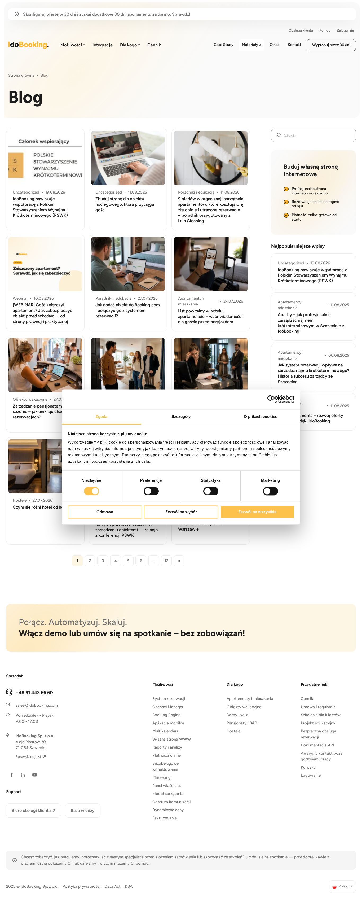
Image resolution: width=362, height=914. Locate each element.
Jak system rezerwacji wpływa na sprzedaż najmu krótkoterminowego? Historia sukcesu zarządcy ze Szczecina (313, 373)
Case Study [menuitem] (223, 44)
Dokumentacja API (317, 745)
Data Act (113, 886)
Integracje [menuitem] (102, 44)
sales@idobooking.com (37, 705)
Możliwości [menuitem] (71, 44)
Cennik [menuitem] (154, 44)
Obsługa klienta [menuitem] (301, 30)
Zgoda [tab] (102, 416)
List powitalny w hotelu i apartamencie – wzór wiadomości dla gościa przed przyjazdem (210, 316)
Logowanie (311, 775)
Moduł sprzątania (167, 793)
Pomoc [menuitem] (324, 30)
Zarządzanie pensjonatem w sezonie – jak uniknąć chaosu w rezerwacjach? (42, 412)
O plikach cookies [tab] (260, 416)
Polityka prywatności (81, 886)
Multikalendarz (165, 731)
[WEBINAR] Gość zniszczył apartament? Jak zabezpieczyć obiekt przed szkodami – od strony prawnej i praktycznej (42, 313)
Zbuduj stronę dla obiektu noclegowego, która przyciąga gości (124, 204)
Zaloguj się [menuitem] (345, 30)
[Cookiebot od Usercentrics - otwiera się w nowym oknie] (271, 399)
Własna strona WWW (171, 739)
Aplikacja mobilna (168, 723)
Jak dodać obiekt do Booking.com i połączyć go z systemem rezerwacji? (127, 310)
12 (167, 560)
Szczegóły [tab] (181, 416)
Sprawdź (180, 14)
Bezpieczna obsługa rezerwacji (318, 734)
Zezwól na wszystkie (257, 512)
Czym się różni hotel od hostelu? (44, 507)
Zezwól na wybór (181, 512)
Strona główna (21, 75)
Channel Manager (167, 707)
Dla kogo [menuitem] (128, 44)
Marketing (161, 777)
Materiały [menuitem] (250, 44)
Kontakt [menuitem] (294, 44)
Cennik (307, 698)
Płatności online (166, 755)
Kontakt (308, 767)
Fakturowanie (164, 818)
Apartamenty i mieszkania (250, 698)
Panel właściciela (167, 785)
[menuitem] (342, 886)
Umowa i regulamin (318, 707)
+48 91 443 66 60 (34, 693)
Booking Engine (166, 714)
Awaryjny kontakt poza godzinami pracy (321, 756)
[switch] (151, 491)
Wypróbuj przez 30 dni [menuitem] (331, 45)
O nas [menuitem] (274, 44)
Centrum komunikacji (171, 801)
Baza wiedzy (83, 810)
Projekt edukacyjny (318, 723)
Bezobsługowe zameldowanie (165, 766)
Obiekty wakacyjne (244, 707)
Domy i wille (237, 714)
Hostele (233, 731)
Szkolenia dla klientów (321, 714)
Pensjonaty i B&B (242, 723)
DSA (129, 886)
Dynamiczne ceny (168, 809)
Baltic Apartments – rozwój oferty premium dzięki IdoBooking (310, 418)
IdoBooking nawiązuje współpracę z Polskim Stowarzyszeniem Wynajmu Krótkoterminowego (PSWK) (40, 207)
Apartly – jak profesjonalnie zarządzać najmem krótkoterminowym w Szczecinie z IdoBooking (311, 323)
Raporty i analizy (167, 747)
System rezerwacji (168, 698)
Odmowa (104, 512)
